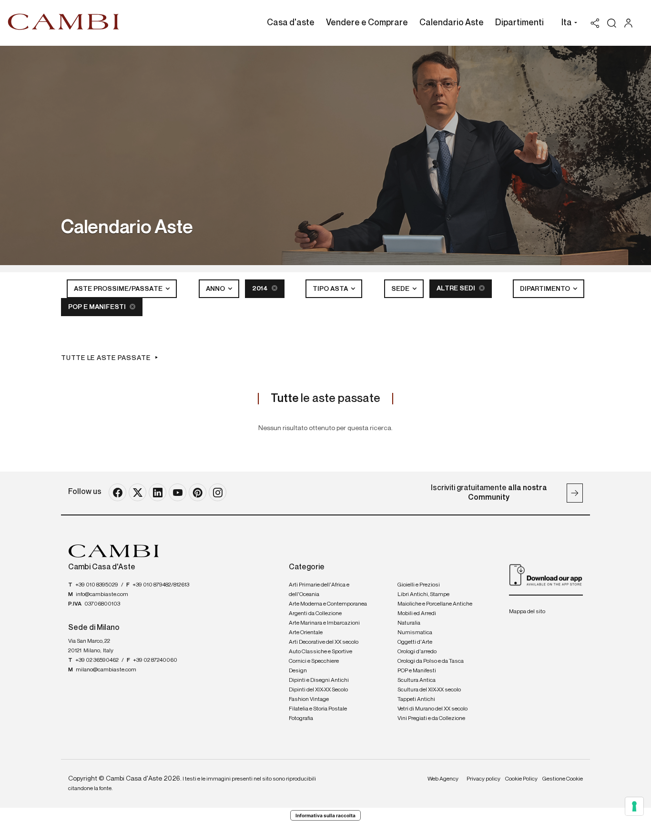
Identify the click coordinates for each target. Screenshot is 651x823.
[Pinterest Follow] (197, 492)
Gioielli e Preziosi (418, 585)
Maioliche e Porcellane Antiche (434, 604)
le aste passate (325, 398)
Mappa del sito (527, 612)
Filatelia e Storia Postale (318, 709)
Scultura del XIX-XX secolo (429, 690)
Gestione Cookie (562, 779)
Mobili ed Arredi (416, 614)
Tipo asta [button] (331, 289)
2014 (260, 288)
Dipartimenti (519, 23)
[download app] (546, 574)
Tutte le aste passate (106, 358)
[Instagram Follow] (217, 492)
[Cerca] (611, 23)
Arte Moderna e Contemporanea (328, 604)
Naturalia (408, 623)
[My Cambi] (630, 23)
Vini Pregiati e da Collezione (431, 718)
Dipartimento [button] (545, 289)
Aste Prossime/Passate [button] (119, 289)
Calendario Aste (451, 23)
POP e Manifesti (97, 307)
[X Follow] (137, 492)
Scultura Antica (416, 680)
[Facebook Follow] (117, 492)
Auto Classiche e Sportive (320, 652)
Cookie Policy (521, 779)
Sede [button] (401, 289)
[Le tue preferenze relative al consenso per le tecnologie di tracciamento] (634, 806)
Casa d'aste (291, 23)
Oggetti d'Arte (414, 642)
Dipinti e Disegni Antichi (319, 680)
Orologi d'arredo (417, 652)
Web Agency (442, 779)
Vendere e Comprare (367, 23)
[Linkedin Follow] (157, 492)
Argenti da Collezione (315, 614)
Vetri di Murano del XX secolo (432, 709)
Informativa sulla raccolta (325, 815)
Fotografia (301, 718)
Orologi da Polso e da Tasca (430, 661)
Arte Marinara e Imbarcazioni (324, 623)
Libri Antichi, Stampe (423, 594)
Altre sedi (457, 288)
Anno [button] (216, 289)
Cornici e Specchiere (314, 661)
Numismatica (414, 633)
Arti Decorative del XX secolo (323, 642)
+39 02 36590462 (97, 660)
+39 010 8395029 (96, 585)
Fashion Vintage (309, 699)
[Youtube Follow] (177, 492)
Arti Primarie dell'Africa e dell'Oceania (319, 589)
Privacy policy (483, 779)
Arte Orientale (306, 633)
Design (298, 671)
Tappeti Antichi (416, 699)
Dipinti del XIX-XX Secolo (318, 690)
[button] (566, 24)
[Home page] (63, 21)
